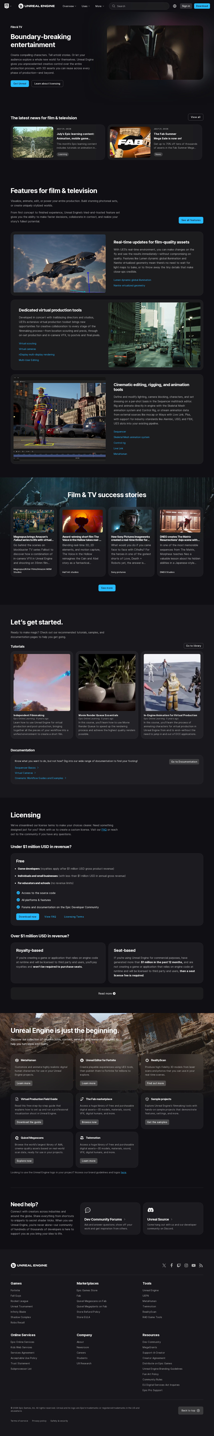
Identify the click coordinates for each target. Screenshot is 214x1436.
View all (195, 117)
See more (107, 587)
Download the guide (29, 1122)
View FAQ (50, 916)
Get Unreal (19, 83)
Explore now (24, 1160)
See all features (191, 220)
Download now (27, 916)
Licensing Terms (74, 916)
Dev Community (103, 1219)
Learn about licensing (47, 83)
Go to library (193, 645)
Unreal (158, 1219)
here (123, 1172)
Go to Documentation (184, 761)
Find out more (155, 1083)
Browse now (89, 1122)
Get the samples (157, 1122)
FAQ (104, 829)
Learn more (23, 1083)
